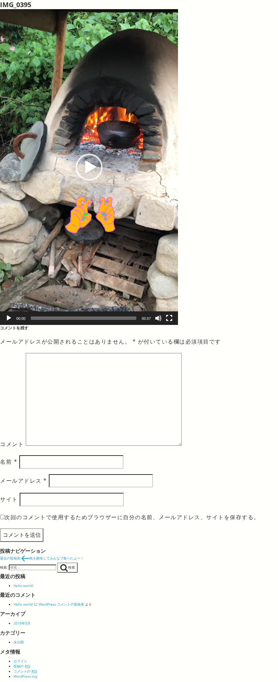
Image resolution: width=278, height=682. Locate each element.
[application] (89, 167)
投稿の (22, 666)
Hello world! (23, 585)
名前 (8, 461)
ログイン (20, 661)
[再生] (8, 318)
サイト (9, 499)
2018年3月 (22, 623)
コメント (12, 443)
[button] (89, 167)
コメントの (25, 671)
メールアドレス (23, 480)
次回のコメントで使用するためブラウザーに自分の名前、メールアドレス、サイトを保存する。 (132, 517)
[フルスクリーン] (169, 318)
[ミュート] (158, 318)
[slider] (83, 318)
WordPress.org (25, 676)
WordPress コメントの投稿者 (61, 604)
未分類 (19, 642)
